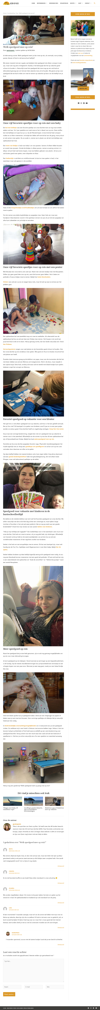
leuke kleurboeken (43, 277)
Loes (10, 908)
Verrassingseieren (9, 349)
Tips (17, 13)
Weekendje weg (53, 3)
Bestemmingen (41, 3)
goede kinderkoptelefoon (17, 457)
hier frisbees (7, 344)
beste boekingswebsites (79, 62)
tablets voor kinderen (44, 527)
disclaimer (20, 1008)
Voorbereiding (11, 13)
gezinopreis (15, 933)
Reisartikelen (64, 3)
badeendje (10, 158)
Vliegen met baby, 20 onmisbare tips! (10, 809)
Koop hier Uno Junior (56, 429)
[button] (94, 3)
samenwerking (88, 55)
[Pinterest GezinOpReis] (83, 103)
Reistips (72, 3)
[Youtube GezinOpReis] (86, 103)
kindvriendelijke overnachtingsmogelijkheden (20, 726)
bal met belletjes (11, 127)
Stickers (6, 282)
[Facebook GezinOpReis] (78, 103)
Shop (79, 3)
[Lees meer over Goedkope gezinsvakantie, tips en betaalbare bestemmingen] (33, 801)
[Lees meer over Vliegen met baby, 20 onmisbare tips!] (12, 801)
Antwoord (61, 866)
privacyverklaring (29, 1008)
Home (33, 3)
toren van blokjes (12, 145)
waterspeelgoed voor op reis (44, 439)
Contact (87, 3)
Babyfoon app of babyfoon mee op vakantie (54, 809)
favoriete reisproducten (86, 60)
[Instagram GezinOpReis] (81, 103)
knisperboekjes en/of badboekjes (22, 208)
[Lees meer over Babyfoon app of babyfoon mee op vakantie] (54, 801)
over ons (80, 53)
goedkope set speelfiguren (35, 446)
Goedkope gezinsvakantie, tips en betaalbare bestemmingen (33, 809)
